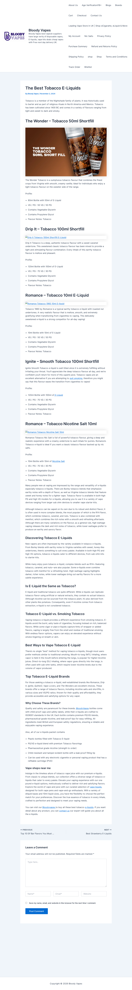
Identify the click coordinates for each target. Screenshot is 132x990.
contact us (64, 810)
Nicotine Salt (58, 461)
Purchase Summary (78, 46)
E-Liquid (58, 395)
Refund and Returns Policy (104, 46)
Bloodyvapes (49, 807)
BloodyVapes (82, 708)
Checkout (81, 15)
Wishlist (88, 67)
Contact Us (96, 15)
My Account (74, 36)
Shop (99, 56)
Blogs (108, 5)
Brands (118, 5)
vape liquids (96, 787)
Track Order (74, 67)
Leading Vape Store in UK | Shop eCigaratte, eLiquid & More (98, 25)
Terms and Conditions (116, 56)
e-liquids (89, 807)
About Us (73, 5)
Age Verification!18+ (92, 5)
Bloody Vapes (40, 30)
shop (90, 56)
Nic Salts (88, 36)
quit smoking (76, 378)
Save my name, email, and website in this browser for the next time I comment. (62, 903)
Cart (71, 15)
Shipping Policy (76, 56)
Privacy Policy (104, 36)
